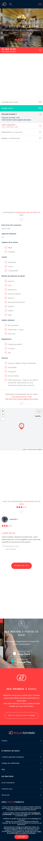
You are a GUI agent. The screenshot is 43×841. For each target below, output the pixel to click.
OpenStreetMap (32, 449)
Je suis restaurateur (8, 783)
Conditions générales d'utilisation (13, 757)
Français (4, 741)
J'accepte (21, 837)
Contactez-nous (7, 789)
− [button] (3, 414)
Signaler (11, 138)
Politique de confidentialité (10, 763)
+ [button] (3, 411)
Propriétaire (12, 132)
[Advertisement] (21, 76)
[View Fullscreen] (2, 418)
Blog (3, 769)
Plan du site (5, 795)
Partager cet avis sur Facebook (11, 546)
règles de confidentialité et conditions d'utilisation (24, 832)
